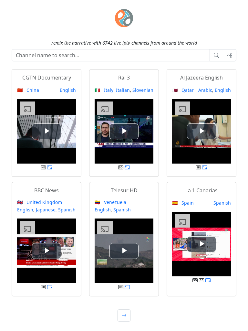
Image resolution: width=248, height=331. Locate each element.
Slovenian (142, 90)
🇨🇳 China (28, 90)
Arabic (205, 90)
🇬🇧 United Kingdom (39, 202)
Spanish (67, 210)
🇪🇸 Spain (183, 203)
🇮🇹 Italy (104, 90)
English (68, 90)
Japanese (46, 210)
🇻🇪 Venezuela (110, 202)
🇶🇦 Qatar (183, 90)
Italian (123, 90)
